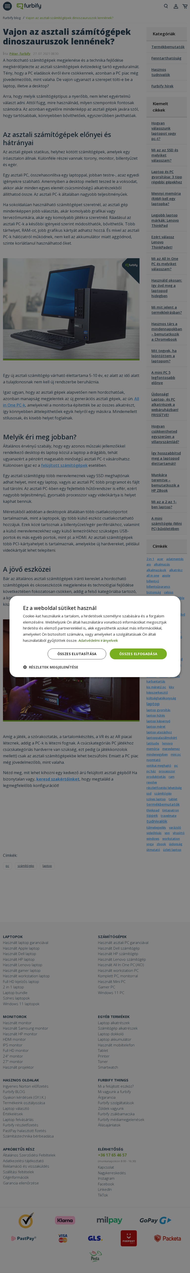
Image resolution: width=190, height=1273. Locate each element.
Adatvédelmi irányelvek (98, 640)
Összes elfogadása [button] (138, 653)
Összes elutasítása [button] (77, 653)
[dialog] (94, 636)
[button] (50, 667)
